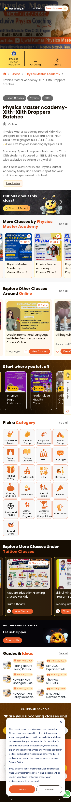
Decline (49, 789)
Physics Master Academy (43, 74)
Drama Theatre (16, 604)
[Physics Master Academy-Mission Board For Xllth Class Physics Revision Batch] (18, 247)
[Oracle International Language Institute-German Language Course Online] (28, 316)
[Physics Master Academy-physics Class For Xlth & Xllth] (48, 247)
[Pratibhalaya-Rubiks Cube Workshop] (41, 382)
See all (63, 224)
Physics (34, 98)
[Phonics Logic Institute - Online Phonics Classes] (15, 382)
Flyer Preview (13, 183)
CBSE (47, 98)
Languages (14, 351)
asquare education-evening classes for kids (26, 595)
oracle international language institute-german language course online (28, 338)
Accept (22, 789)
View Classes (40, 351)
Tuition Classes (14, 98)
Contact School (18, 208)
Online (16, 74)
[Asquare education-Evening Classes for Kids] (28, 574)
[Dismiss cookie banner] (61, 722)
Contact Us (12, 640)
